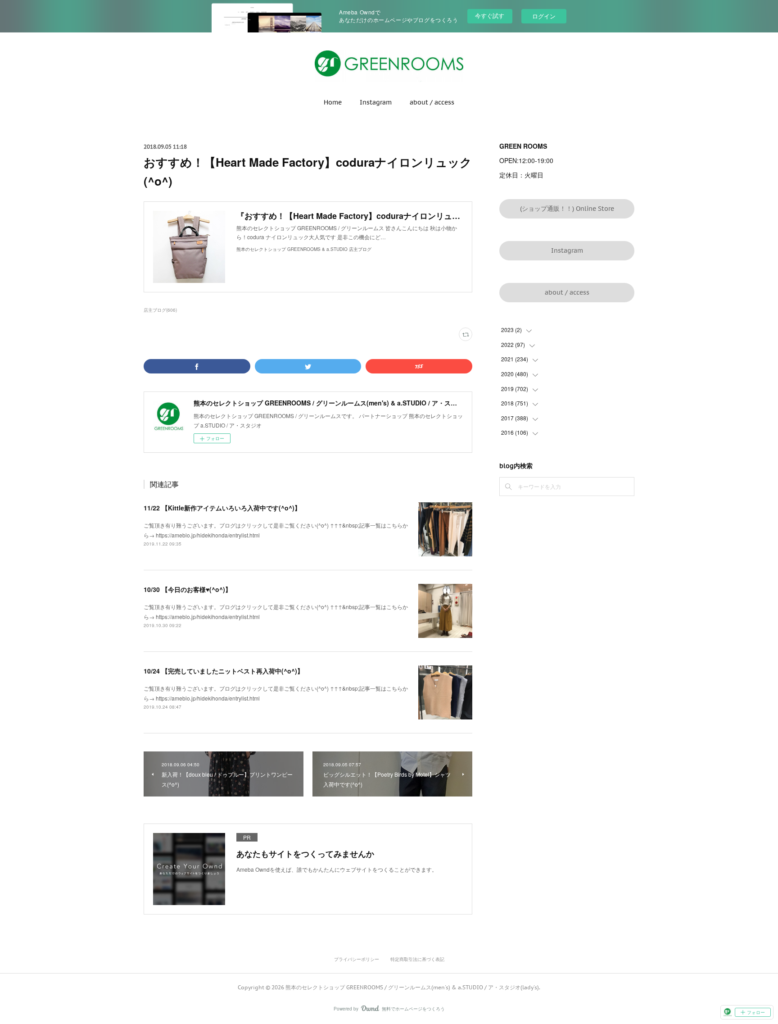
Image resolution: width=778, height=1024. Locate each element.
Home (333, 102)
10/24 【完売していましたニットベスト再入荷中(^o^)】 (223, 670)
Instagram (376, 102)
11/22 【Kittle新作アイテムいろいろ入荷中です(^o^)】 (222, 507)
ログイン (544, 16)
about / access (432, 102)
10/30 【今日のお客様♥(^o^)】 (187, 589)
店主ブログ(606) (160, 310)
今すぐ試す (489, 15)
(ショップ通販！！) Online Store (567, 209)
